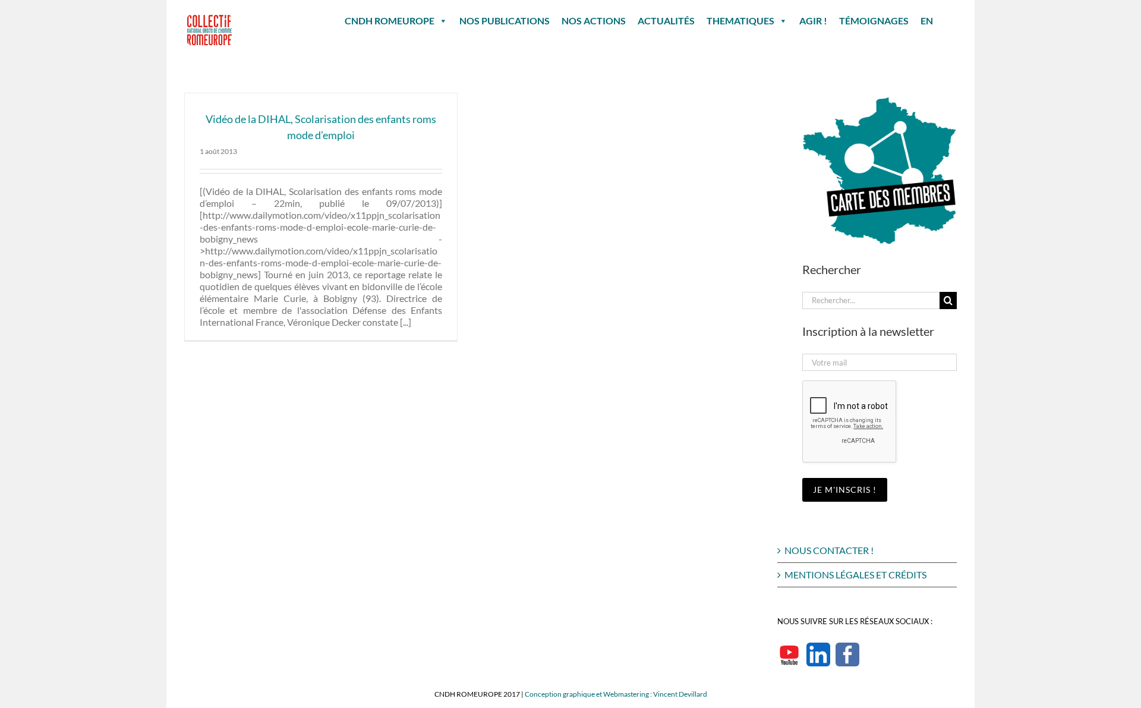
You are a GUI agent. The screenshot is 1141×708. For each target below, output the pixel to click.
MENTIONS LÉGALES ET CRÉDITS (855, 574)
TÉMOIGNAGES (874, 20)
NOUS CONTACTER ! (829, 550)
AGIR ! (813, 20)
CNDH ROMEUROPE (389, 20)
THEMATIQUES (740, 20)
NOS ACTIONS (594, 20)
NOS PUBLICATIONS (504, 20)
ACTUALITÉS (666, 20)
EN (927, 20)
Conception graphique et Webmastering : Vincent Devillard (616, 694)
